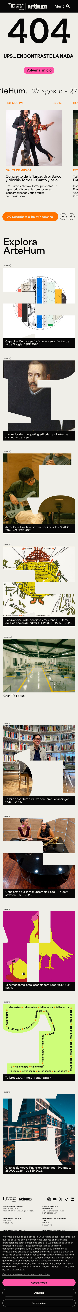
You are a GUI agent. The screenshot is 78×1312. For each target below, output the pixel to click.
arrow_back (63, 216)
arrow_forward (71, 216)
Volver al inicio (39, 70)
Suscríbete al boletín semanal (33, 216)
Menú (60, 6)
